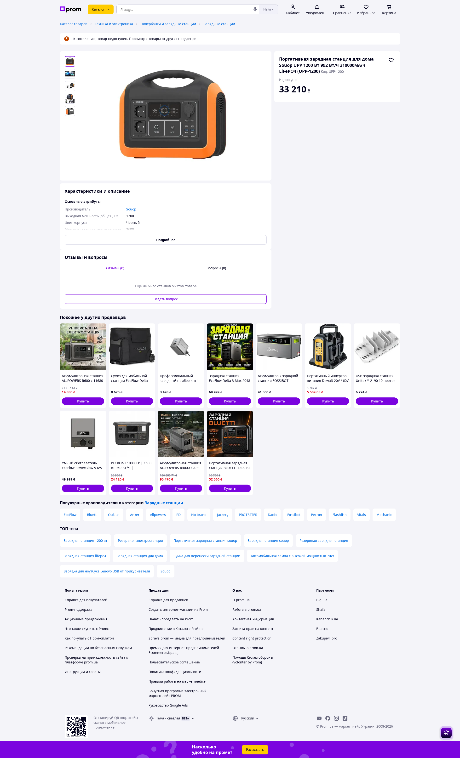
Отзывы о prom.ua (247, 647)
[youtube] (319, 718)
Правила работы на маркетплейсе (177, 681)
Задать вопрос (166, 299)
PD (178, 514)
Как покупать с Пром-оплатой (89, 638)
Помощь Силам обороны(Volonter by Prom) (252, 659)
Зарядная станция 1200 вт (85, 540)
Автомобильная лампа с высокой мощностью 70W (292, 556)
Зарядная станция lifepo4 (85, 556)
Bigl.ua (322, 600)
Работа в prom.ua (246, 609)
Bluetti (92, 514)
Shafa (320, 609)
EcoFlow (70, 514)
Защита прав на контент (252, 628)
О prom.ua (241, 600)
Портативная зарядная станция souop (205, 540)
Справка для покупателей (86, 600)
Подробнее (165, 240)
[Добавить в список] (391, 60)
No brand (199, 514)
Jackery (222, 514)
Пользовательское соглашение (174, 662)
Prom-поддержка (78, 609)
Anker (134, 514)
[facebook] (328, 718)
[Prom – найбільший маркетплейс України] (70, 9)
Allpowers (158, 514)
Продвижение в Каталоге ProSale (176, 628)
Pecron (316, 514)
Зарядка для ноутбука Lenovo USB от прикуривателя (107, 571)
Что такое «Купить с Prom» (87, 628)
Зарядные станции (219, 24)
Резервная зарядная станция (323, 540)
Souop (166, 571)
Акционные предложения (86, 619)
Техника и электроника (114, 24)
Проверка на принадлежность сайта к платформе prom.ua (96, 659)
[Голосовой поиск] (255, 9)
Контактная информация (253, 619)
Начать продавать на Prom (171, 619)
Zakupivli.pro (326, 638)
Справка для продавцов (168, 600)
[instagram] (336, 718)
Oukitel (114, 514)
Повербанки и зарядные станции (168, 24)
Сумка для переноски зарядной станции (206, 556)
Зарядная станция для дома (140, 556)
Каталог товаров (73, 24)
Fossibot (293, 514)
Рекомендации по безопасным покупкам (98, 647)
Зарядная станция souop (268, 540)
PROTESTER (248, 514)
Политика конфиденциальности (175, 671)
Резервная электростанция (140, 540)
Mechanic (384, 514)
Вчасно (322, 628)
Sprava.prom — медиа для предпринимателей (187, 638)
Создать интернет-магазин (171, 609)
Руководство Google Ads (168, 705)
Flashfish (340, 514)
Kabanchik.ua (327, 619)
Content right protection (251, 638)
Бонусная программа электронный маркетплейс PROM (178, 693)
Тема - (168, 718)
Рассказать (255, 749)
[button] (83, 401)
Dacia (272, 514)
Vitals (361, 514)
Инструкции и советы (83, 671)
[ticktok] (345, 718)
